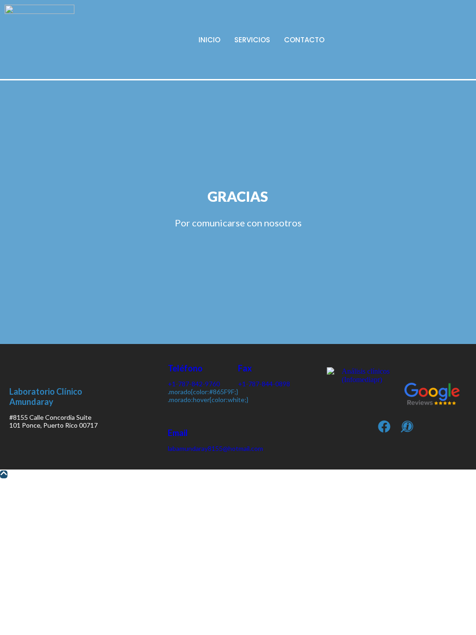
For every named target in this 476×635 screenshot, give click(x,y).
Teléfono (185, 368)
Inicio (209, 40)
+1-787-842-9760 (194, 384)
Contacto (304, 40)
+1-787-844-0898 (264, 384)
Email (178, 433)
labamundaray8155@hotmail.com (215, 448)
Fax (245, 368)
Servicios (252, 40)
